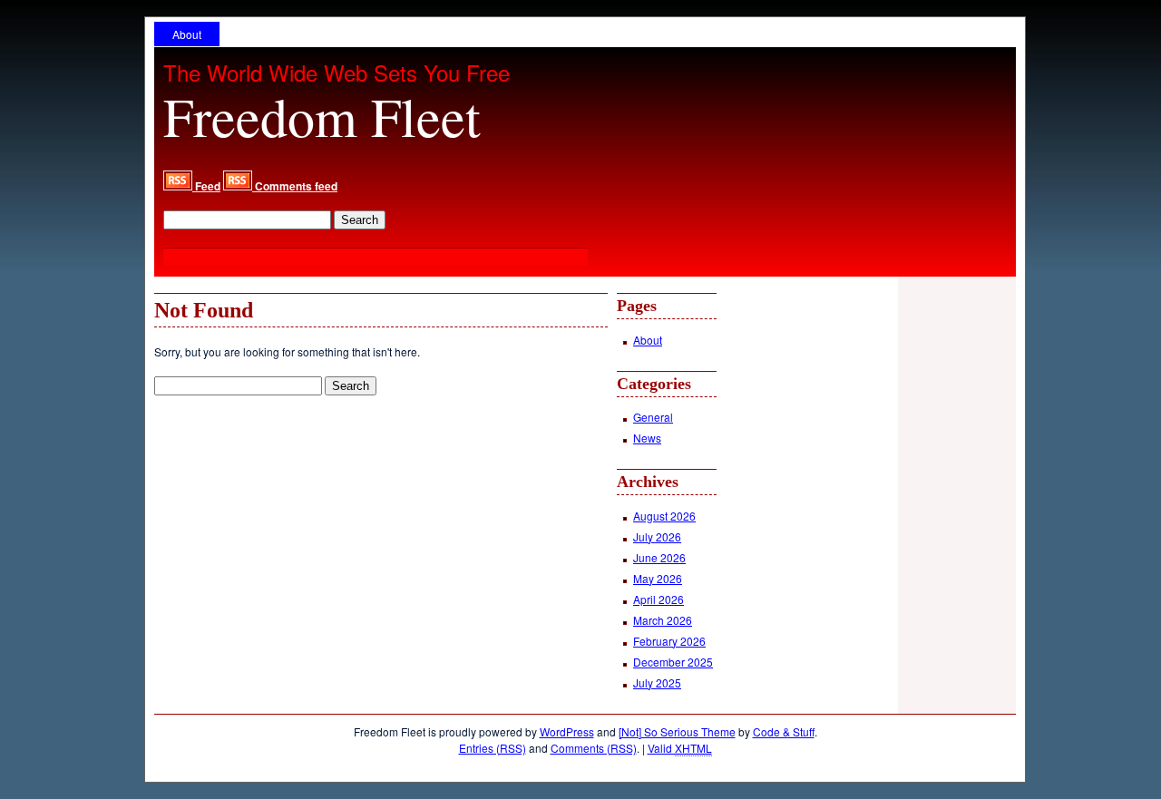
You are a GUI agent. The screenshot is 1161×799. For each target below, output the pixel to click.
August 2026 (664, 515)
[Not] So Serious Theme (677, 731)
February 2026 (669, 640)
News (647, 437)
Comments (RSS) (594, 747)
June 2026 (659, 557)
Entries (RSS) (492, 747)
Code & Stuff (784, 731)
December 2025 (673, 661)
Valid (680, 747)
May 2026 (657, 578)
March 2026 (662, 620)
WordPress (567, 731)
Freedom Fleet (322, 116)
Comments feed (294, 186)
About (186, 34)
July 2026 (657, 536)
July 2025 (657, 682)
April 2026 (658, 599)
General (653, 416)
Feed (206, 186)
